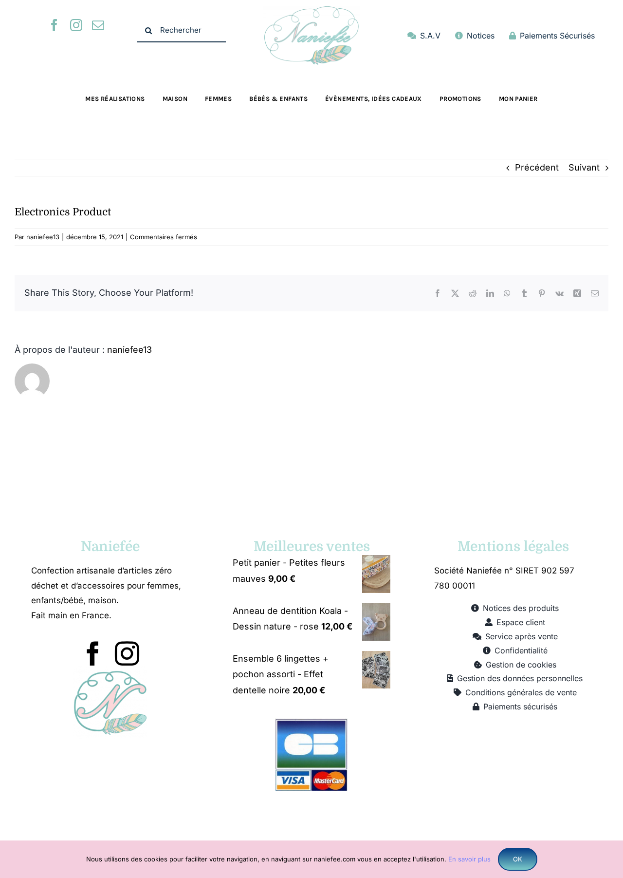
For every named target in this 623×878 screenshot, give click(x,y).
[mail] (98, 25)
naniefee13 (42, 237)
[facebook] (54, 25)
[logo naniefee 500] (311, 10)
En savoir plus (469, 859)
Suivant (584, 167)
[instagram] (76, 25)
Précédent (537, 167)
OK (517, 859)
